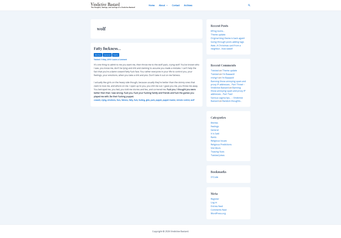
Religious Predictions (221, 144)
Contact (176, 5)
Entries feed (217, 206)
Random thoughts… (232, 101)
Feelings (215, 126)
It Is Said (215, 133)
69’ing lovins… (218, 31)
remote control (183, 100)
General (107, 55)
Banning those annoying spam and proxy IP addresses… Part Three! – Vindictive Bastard (228, 84)
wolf (192, 100)
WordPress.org (218, 213)
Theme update (218, 34)
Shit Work (216, 148)
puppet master (169, 100)
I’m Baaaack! (228, 74)
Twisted (215, 70)
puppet (159, 100)
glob (148, 100)
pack (153, 100)
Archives (188, 5)
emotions (111, 100)
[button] (166, 5)
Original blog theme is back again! (228, 38)
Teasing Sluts (217, 151)
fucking (142, 100)
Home (152, 5)
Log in (214, 202)
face (118, 100)
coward (97, 100)
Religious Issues (219, 140)
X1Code (214, 177)
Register (215, 198)
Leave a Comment (119, 59)
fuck (136, 100)
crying (103, 100)
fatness (124, 100)
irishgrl (214, 77)
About (162, 5)
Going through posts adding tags (227, 41)
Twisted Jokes (218, 155)
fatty (131, 100)
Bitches (98, 55)
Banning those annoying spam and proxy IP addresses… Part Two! (228, 91)
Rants (115, 55)
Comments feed (218, 209)
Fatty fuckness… (107, 48)
